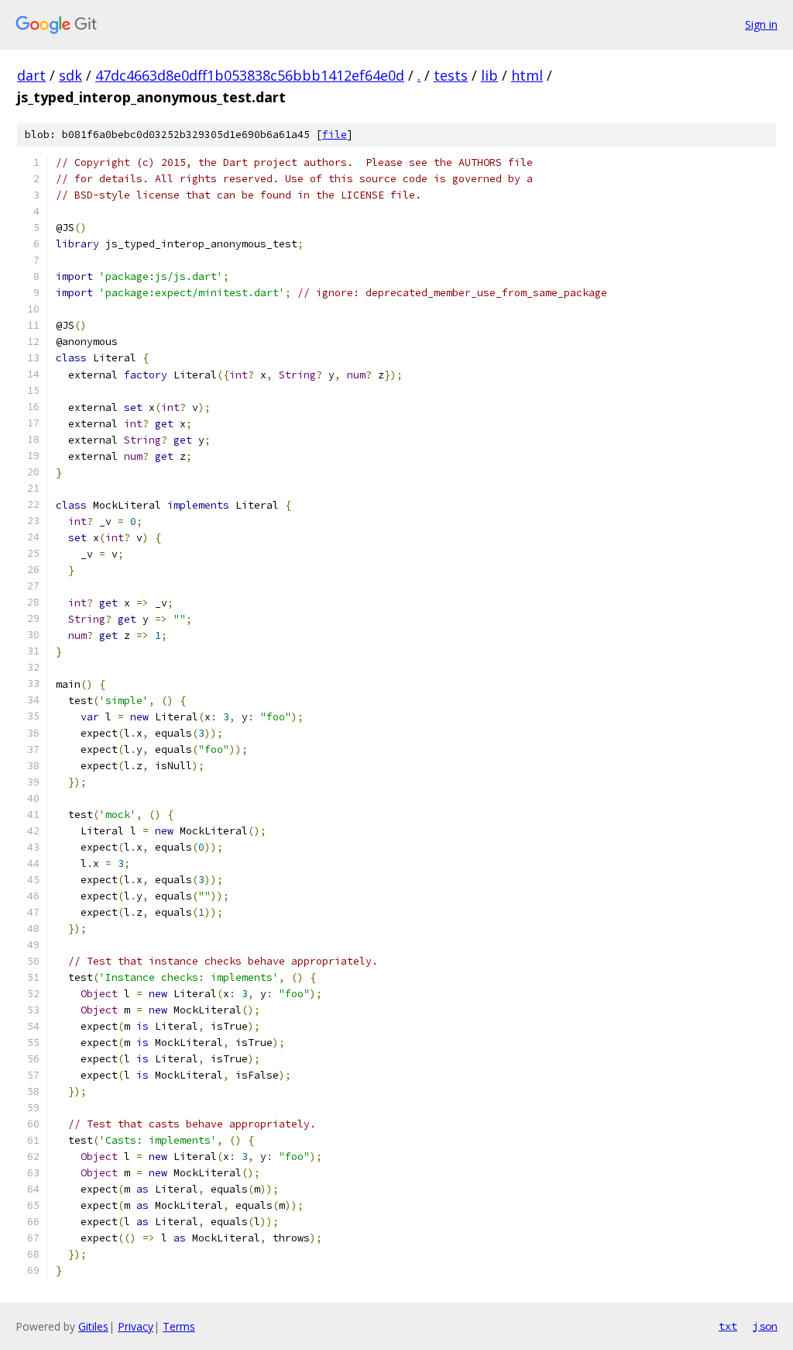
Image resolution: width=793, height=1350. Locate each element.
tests (451, 75)
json (765, 1326)
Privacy (135, 1326)
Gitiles (93, 1326)
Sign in (761, 24)
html (527, 75)
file (334, 134)
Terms (179, 1326)
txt (728, 1326)
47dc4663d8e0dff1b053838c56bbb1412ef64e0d (249, 75)
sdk (70, 75)
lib (489, 75)
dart (31, 75)
